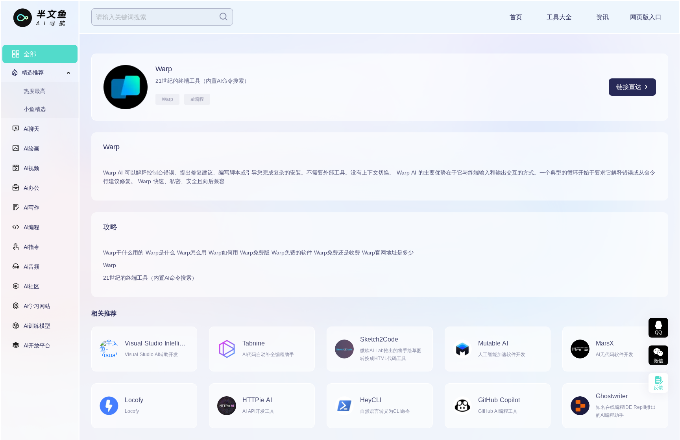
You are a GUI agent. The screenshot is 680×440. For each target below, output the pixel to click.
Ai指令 (31, 246)
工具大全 (559, 17)
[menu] (40, 199)
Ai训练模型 (37, 325)
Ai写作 (31, 207)
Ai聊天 (31, 128)
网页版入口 (646, 17)
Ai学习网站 (37, 306)
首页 (516, 17)
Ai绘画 (31, 148)
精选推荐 (33, 72)
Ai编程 (31, 227)
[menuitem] (40, 54)
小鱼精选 (35, 109)
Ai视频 (31, 168)
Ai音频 (31, 266)
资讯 (602, 17)
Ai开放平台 (37, 345)
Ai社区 (31, 286)
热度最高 (35, 90)
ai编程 (197, 99)
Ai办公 (31, 187)
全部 (30, 54)
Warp (167, 99)
